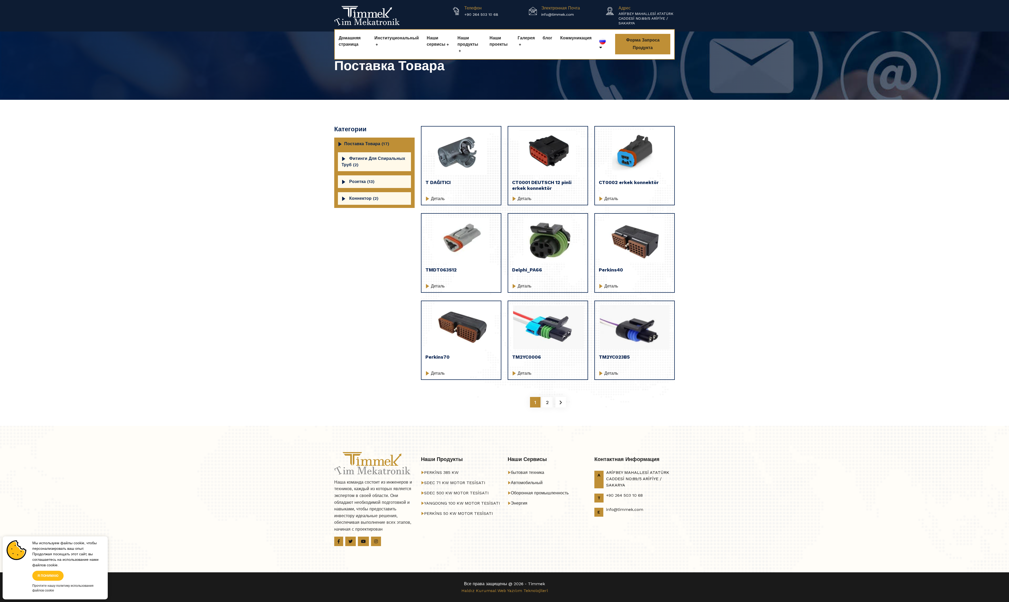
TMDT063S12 (441, 270)
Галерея (526, 37)
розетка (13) (361, 181)
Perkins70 (437, 357)
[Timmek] (367, 15)
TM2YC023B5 (614, 357)
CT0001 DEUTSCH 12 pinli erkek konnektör (542, 185)
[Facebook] (338, 541)
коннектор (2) (363, 198)
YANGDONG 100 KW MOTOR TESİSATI (462, 503)
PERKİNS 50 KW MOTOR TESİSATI (458, 513)
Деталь (437, 198)
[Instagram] (376, 541)
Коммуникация (575, 37)
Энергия (519, 503)
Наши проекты (499, 41)
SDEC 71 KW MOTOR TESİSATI (454, 482)
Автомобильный (527, 482)
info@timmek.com (557, 14)
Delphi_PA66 (527, 270)
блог (547, 37)
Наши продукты (467, 41)
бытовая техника (527, 472)
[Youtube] (363, 541)
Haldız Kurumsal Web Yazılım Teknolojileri (504, 590)
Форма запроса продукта (643, 44)
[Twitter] (350, 541)
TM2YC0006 (526, 357)
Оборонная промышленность (540, 492)
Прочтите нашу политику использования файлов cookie (63, 588)
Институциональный (396, 37)
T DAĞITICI (438, 182)
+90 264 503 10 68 (481, 14)
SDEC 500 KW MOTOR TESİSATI (456, 492)
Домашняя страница (350, 41)
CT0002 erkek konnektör (629, 182)
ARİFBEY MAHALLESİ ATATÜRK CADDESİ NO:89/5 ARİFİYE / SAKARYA (646, 18)
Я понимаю (48, 576)
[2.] (560, 402)
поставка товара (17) (366, 143)
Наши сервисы (436, 41)
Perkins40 (611, 270)
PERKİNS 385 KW (441, 472)
